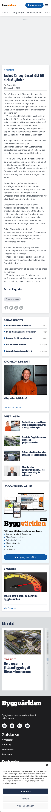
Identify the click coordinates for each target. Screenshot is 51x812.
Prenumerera (8, 749)
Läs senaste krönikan (13, 407)
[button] (47, 764)
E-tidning (6, 744)
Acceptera (26, 791)
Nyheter (6, 12)
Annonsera (7, 754)
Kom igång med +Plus (25, 557)
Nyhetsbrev (7, 739)
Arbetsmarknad (12, 299)
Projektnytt (18, 12)
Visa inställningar (25, 806)
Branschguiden (34, 12)
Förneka (25, 798)
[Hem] (10, 5)
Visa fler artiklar (10, 608)
